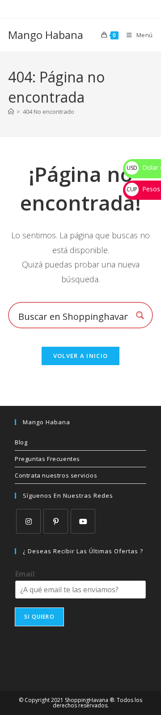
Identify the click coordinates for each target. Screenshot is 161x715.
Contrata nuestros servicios (56, 475)
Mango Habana (45, 34)
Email (25, 574)
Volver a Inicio (80, 356)
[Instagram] (28, 521)
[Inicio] (11, 112)
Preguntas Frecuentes (47, 459)
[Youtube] (83, 521)
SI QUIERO (39, 616)
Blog (21, 442)
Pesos (143, 189)
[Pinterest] (55, 521)
